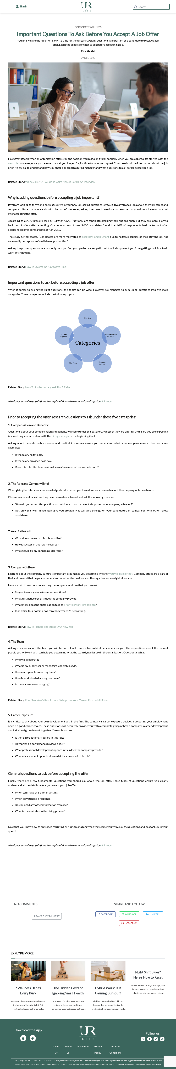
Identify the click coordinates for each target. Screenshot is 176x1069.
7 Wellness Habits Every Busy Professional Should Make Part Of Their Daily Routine (28, 991)
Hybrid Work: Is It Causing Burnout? (108, 990)
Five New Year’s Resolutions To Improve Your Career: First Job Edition (66, 700)
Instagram (131, 923)
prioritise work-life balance (80, 604)
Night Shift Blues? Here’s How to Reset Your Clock (148, 975)
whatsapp (130, 914)
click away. (106, 401)
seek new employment (95, 236)
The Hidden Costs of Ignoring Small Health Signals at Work (68, 991)
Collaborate (82, 1046)
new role (13, 163)
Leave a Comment (46, 916)
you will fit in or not (121, 573)
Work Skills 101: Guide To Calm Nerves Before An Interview (60, 181)
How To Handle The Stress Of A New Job (49, 626)
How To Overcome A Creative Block (46, 266)
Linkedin (155, 914)
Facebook (106, 914)
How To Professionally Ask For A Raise (47, 387)
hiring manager (61, 436)
